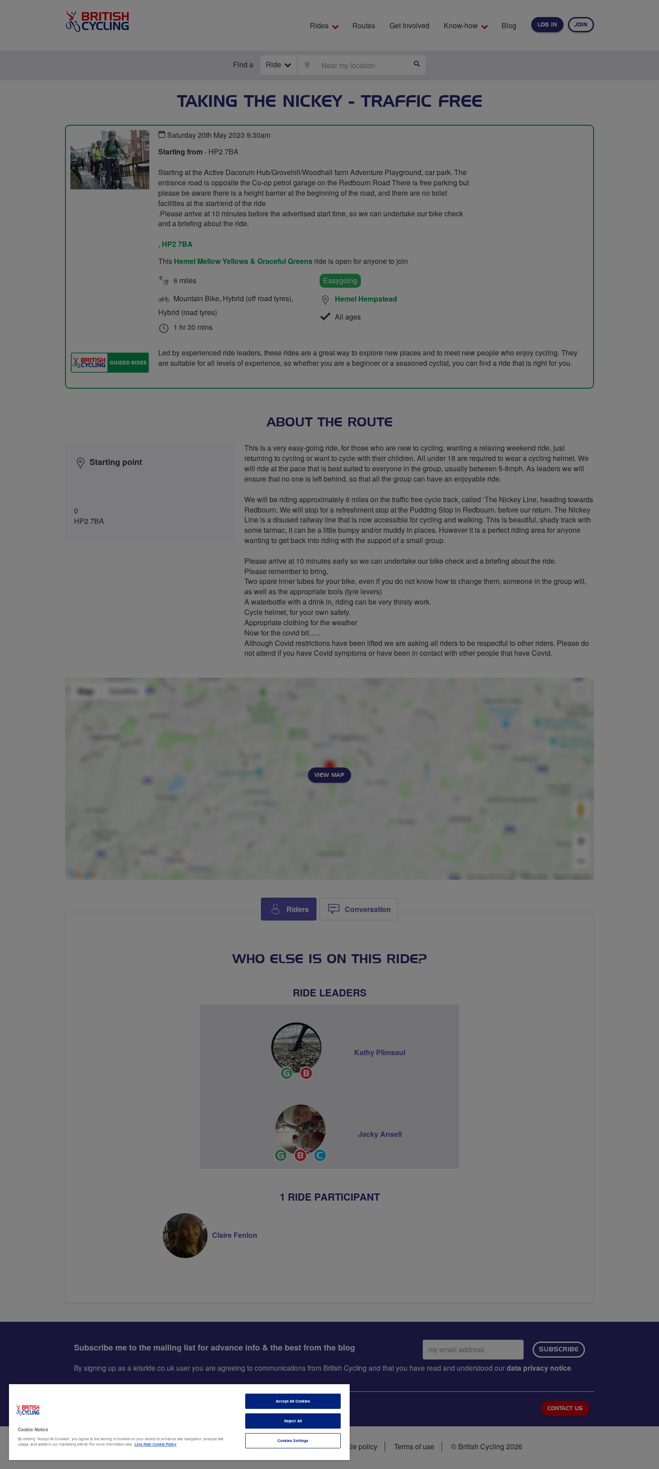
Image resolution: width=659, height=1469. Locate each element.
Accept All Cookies (293, 1401)
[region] (179, 1422)
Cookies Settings (292, 1440)
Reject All (293, 1420)
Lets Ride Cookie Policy (155, 1444)
